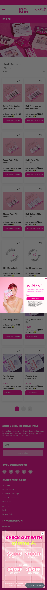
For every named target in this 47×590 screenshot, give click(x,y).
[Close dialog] (46, 278)
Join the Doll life (35, 298)
